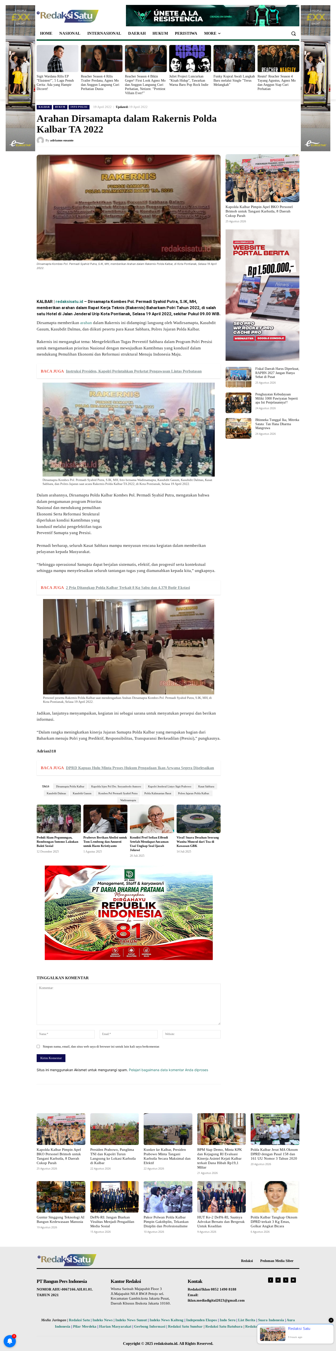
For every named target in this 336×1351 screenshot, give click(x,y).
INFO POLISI (79, 107)
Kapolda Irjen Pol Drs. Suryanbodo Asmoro (116, 786)
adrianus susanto (62, 140)
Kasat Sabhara (206, 786)
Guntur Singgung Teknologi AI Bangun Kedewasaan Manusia (60, 1219)
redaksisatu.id (69, 301)
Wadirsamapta (128, 800)
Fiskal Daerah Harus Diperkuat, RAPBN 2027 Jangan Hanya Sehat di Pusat (277, 373)
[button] (293, 33)
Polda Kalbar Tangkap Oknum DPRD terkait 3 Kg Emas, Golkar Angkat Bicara (274, 1221)
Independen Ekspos (201, 1320)
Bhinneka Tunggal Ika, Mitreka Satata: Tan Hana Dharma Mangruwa (277, 424)
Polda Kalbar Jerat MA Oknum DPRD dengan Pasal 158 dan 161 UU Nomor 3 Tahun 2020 (274, 1154)
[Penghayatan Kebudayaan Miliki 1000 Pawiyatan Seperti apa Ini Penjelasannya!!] (238, 402)
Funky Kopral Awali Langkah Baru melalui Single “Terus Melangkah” (234, 81)
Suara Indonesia (271, 1320)
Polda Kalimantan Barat (157, 793)
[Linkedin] (106, 281)
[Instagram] (278, 1280)
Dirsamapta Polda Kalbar (70, 786)
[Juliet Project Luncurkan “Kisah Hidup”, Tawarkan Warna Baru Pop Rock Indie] (190, 58)
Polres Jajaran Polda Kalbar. (194, 793)
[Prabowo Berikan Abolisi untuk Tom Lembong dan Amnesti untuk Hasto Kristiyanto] (105, 819)
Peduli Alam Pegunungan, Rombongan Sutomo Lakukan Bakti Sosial (57, 842)
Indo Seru (227, 1320)
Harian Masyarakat (115, 1326)
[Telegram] (129, 281)
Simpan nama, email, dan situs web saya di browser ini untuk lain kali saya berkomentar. (101, 1046)
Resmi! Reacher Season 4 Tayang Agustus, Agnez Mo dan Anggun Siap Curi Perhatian (277, 82)
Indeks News (102, 1320)
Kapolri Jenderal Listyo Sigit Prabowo (169, 786)
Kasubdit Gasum (82, 793)
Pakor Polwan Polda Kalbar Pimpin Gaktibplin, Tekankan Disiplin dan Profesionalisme (166, 1221)
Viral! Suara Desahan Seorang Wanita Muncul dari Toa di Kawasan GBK (198, 842)
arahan (86, 322)
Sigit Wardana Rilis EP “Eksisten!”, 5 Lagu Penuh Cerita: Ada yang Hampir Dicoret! (55, 82)
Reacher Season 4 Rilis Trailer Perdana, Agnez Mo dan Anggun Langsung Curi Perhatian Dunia (100, 82)
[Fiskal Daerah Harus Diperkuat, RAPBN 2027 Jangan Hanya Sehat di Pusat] (238, 377)
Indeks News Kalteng (166, 1320)
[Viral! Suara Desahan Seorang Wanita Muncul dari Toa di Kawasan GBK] (199, 819)
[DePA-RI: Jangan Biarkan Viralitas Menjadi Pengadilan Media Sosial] (114, 1197)
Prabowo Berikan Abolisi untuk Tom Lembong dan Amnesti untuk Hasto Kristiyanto (105, 842)
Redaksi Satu (79, 1320)
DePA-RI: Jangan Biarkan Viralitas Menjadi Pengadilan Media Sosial (112, 1221)
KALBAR (44, 107)
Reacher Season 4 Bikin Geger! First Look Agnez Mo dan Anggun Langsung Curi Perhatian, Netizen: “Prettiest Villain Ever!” (145, 85)
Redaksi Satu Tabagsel (263, 1326)
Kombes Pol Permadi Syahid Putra (117, 793)
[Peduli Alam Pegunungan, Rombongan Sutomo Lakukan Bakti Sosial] (59, 819)
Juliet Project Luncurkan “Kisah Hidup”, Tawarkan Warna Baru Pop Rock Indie (188, 81)
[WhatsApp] (95, 281)
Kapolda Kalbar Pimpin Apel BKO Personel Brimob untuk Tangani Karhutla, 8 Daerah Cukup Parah (259, 211)
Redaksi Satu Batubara (224, 1326)
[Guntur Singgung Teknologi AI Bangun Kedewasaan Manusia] (61, 1197)
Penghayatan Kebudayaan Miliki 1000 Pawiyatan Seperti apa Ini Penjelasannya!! (276, 398)
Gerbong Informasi (149, 1326)
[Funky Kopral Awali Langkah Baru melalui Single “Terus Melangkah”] (234, 58)
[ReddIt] (118, 281)
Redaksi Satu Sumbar (186, 1326)
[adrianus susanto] (41, 140)
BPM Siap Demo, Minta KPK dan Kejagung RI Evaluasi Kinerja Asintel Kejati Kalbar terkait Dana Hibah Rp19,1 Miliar (219, 1158)
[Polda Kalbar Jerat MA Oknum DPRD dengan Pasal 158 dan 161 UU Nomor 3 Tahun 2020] (275, 1129)
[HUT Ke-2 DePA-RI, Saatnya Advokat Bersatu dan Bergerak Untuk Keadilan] (221, 1197)
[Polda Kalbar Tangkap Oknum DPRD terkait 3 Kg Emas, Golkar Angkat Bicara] (275, 1197)
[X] (84, 281)
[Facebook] (72, 281)
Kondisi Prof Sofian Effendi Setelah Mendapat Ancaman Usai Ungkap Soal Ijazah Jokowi (149, 844)
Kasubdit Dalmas (56, 793)
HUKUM (60, 107)
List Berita (246, 1320)
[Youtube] (293, 1280)
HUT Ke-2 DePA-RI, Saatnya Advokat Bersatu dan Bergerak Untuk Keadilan (221, 1221)
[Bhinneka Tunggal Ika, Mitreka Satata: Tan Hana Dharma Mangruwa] (238, 428)
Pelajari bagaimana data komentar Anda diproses (168, 1070)
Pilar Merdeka (84, 1326)
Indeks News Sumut (131, 1320)
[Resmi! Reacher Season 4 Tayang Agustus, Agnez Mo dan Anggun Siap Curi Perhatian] (278, 58)
